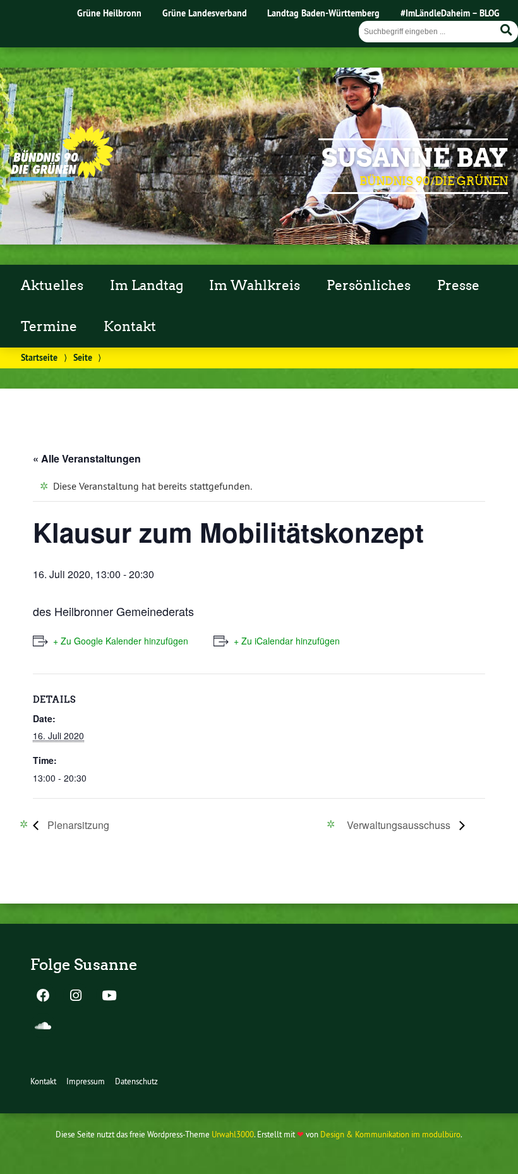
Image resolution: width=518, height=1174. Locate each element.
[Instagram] (75, 996)
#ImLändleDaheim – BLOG (450, 13)
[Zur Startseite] (62, 177)
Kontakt (130, 326)
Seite (82, 357)
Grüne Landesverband (204, 13)
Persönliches (369, 285)
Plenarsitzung (77, 825)
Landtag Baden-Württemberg (323, 13)
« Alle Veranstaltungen (87, 458)
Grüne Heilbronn (109, 13)
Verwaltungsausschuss (400, 825)
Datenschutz (136, 1081)
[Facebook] (43, 996)
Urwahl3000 (233, 1134)
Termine (49, 326)
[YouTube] (108, 996)
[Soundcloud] (43, 1026)
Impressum (85, 1081)
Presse (458, 285)
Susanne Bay (415, 158)
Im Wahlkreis (254, 285)
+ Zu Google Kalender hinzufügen (120, 640)
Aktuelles (52, 285)
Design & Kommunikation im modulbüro (390, 1134)
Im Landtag (146, 285)
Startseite (39, 357)
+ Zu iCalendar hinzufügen (287, 640)
